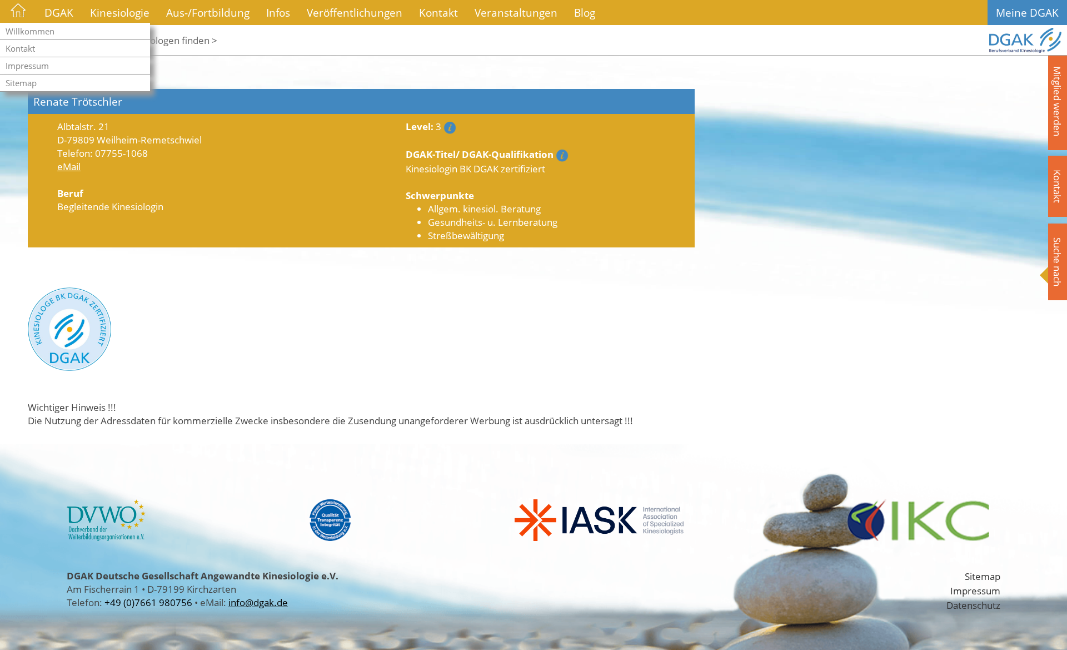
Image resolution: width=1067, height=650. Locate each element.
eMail (69, 166)
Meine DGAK (1027, 12)
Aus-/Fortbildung (208, 12)
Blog (584, 12)
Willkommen (30, 31)
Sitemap (21, 82)
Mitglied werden (1057, 101)
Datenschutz (973, 605)
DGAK (58, 12)
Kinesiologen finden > (170, 40)
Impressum (27, 65)
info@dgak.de (258, 602)
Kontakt (20, 48)
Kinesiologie (119, 12)
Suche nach (1057, 261)
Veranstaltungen (516, 12)
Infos (278, 12)
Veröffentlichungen (354, 12)
